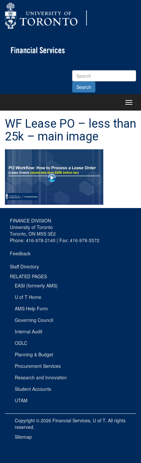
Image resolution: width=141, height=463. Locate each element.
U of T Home (28, 297)
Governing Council (34, 320)
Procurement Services (38, 366)
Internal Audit (28, 331)
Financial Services (71, 420)
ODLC (21, 343)
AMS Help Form (31, 308)
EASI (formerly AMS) (36, 285)
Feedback (20, 253)
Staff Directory (24, 266)
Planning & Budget (34, 354)
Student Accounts (33, 389)
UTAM (21, 400)
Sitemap (23, 436)
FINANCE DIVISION (30, 220)
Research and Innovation (41, 377)
